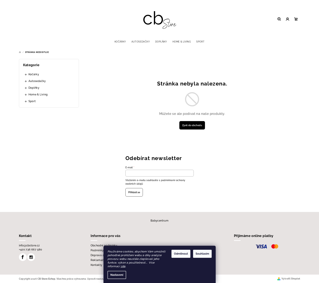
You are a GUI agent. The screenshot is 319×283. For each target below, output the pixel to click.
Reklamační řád (101, 260)
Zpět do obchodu (192, 125)
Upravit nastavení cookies (102, 278)
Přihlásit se (134, 192)
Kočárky (33, 74)
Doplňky (34, 87)
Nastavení (116, 274)
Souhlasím (202, 253)
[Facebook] (23, 257)
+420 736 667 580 (30, 249)
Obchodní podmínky (104, 245)
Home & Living (38, 94)
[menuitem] (120, 42)
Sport (32, 101)
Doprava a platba (102, 255)
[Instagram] (31, 257)
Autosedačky (37, 81)
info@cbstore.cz (29, 245)
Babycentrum (159, 220)
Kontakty (96, 265)
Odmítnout (181, 253)
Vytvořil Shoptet (290, 278)
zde (123, 266)
